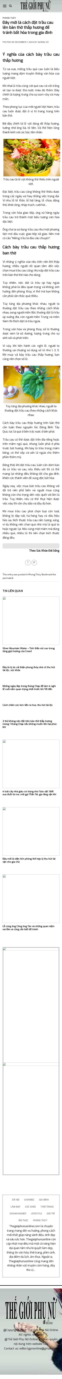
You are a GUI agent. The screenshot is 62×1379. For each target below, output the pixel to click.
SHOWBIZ (29, 1199)
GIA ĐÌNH (44, 1199)
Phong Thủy (9, 18)
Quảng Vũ (43, 42)
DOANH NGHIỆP (18, 1213)
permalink (8, 578)
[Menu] (5, 6)
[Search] (10, 6)
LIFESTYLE (36, 1213)
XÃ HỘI (15, 1199)
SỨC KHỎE (30, 1206)
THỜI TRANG (47, 1206)
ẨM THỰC (23, 1220)
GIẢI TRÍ (51, 1213)
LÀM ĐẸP (15, 1206)
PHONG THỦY (40, 1220)
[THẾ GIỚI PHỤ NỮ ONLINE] (35, 6)
